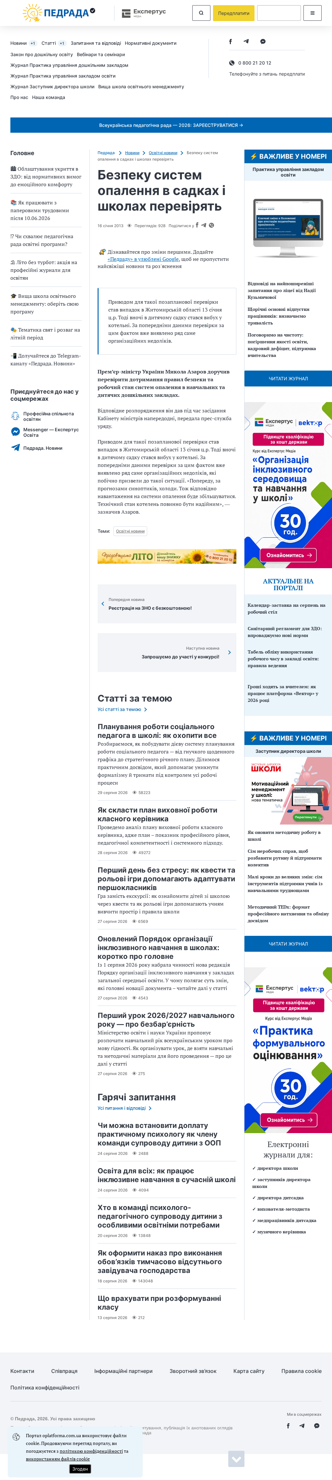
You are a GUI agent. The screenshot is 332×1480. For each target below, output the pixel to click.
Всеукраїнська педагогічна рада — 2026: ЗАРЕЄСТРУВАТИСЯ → (171, 125)
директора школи (277, 1168)
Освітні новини (163, 152)
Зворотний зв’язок (193, 1371)
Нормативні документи (150, 43)
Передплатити (233, 13)
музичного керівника (281, 1232)
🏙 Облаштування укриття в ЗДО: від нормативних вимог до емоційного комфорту (45, 176)
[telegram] (246, 42)
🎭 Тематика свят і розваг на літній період (45, 333)
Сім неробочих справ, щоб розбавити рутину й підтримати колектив (285, 858)
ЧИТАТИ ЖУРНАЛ (288, 378)
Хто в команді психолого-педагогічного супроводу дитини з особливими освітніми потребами (160, 1216)
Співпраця (64, 1371)
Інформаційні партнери (123, 1371)
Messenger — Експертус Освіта (51, 432)
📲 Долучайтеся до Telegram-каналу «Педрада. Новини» (45, 359)
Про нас (19, 97)
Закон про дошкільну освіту (41, 54)
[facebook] (230, 42)
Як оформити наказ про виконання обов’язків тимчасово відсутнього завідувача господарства (160, 1262)
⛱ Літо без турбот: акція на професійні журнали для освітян (43, 270)
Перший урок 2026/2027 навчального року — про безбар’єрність (166, 1019)
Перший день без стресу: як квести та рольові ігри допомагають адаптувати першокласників (166, 879)
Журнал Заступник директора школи (52, 86)
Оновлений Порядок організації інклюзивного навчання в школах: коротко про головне (158, 947)
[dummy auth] (279, 13)
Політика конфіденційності (44, 1388)
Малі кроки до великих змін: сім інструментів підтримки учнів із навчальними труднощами (285, 883)
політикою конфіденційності (91, 1451)
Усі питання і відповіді (122, 1108)
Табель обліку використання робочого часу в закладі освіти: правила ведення (283, 658)
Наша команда (48, 97)
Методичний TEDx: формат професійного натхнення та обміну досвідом (288, 913)
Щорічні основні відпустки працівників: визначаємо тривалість (278, 316)
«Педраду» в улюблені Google (143, 259)
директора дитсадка (280, 1197)
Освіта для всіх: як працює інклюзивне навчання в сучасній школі (167, 1175)
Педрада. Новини (42, 448)
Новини (22, 43)
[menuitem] (26, 43)
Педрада (107, 152)
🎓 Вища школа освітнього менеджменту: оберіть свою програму (44, 303)
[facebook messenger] (263, 42)
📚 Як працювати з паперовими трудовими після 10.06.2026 (39, 210)
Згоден (80, 1469)
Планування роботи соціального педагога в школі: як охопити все (157, 731)
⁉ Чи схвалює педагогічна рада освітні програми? (41, 240)
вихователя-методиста (283, 1209)
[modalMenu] (312, 13)
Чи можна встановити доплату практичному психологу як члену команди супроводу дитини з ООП (159, 1134)
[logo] (59, 13)
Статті (53, 43)
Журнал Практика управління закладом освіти (62, 76)
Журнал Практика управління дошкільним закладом (69, 65)
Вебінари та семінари (101, 54)
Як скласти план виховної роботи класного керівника (157, 814)
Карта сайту (249, 1371)
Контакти (22, 1371)
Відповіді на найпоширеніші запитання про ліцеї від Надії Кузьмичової (282, 290)
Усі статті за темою (119, 709)
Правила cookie (301, 1371)
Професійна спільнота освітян (48, 416)
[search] (201, 13)
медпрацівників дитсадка (286, 1220)
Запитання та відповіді (96, 43)
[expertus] (140, 13)
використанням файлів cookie (58, 1459)
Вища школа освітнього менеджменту (141, 86)
